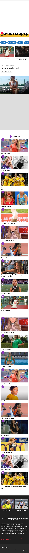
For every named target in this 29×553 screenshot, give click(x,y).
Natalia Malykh (6, 89)
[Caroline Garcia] (14, 358)
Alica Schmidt (5, 153)
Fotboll (17, 538)
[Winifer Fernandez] (14, 249)
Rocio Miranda (7, 58)
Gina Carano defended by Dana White (21, 58)
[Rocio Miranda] (14, 302)
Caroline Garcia (6, 366)
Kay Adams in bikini (7, 240)
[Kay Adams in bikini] (14, 232)
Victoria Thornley (21, 510)
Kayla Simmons (6, 349)
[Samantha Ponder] (14, 285)
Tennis (20, 42)
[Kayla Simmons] (14, 341)
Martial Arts (11, 42)
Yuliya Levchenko (7, 452)
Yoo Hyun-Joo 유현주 (8, 223)
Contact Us (4, 547)
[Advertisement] (14, 15)
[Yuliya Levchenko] (14, 444)
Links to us (3, 538)
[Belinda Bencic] (14, 198)
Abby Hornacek (6, 171)
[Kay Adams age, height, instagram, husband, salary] (14, 267)
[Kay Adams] (14, 427)
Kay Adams (5, 435)
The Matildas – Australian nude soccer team (14, 188)
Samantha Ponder (7, 293)
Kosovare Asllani (7, 510)
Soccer (3, 42)
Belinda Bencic (6, 206)
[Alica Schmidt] (14, 145)
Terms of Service (6, 545)
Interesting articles (10, 538)
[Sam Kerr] (14, 393)
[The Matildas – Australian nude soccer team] (14, 179)
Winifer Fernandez (7, 258)
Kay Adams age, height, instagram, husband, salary (13, 275)
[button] (2, 35)
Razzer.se (8, 539)
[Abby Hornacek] (14, 162)
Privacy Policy (16, 545)
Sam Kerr (4, 401)
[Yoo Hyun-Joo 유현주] (14, 215)
